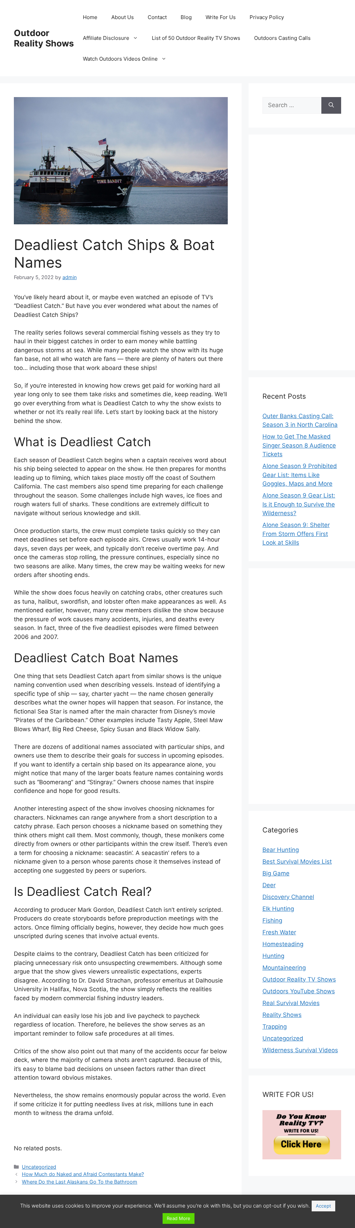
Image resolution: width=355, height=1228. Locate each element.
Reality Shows (282, 1014)
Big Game (275, 873)
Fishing (272, 920)
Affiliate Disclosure (106, 38)
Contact (157, 17)
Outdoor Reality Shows (44, 38)
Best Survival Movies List (297, 861)
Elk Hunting (278, 908)
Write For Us (221, 17)
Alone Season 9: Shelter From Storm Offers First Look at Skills (296, 533)
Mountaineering (284, 967)
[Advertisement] (301, 252)
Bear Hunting (280, 849)
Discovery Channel (288, 896)
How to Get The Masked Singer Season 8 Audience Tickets (299, 445)
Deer (269, 885)
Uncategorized (39, 1167)
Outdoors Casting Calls (282, 38)
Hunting (273, 955)
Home (90, 17)
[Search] (331, 105)
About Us (122, 17)
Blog (186, 17)
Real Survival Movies (291, 1003)
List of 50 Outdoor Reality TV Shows (196, 38)
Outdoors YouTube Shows (298, 991)
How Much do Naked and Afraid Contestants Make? (83, 1174)
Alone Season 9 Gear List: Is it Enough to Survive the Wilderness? (298, 504)
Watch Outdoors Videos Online (120, 58)
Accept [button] (323, 1206)
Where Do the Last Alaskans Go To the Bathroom (79, 1182)
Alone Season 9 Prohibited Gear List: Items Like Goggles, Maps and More (299, 474)
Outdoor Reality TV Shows (299, 979)
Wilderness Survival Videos (300, 1050)
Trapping (274, 1026)
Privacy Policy (267, 17)
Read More (178, 1218)
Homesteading (282, 944)
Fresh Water (279, 932)
